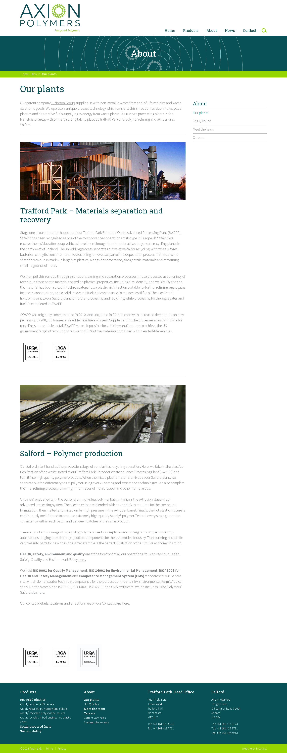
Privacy (61, 748)
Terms (49, 748)
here (125, 603)
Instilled (261, 748)
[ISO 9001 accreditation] (32, 364)
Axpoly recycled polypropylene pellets (44, 709)
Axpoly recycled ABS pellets (37, 704)
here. (82, 559)
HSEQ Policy (202, 121)
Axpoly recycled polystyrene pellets (42, 713)
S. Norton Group (63, 103)
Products (190, 30)
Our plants (200, 112)
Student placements (96, 722)
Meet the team (203, 129)
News (230, 30)
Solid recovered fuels (35, 726)
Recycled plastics (33, 700)
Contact (249, 30)
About (211, 30)
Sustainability (31, 731)
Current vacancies (95, 718)
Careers (198, 137)
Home (170, 30)
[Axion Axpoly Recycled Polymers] (50, 19)
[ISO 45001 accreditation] (61, 364)
